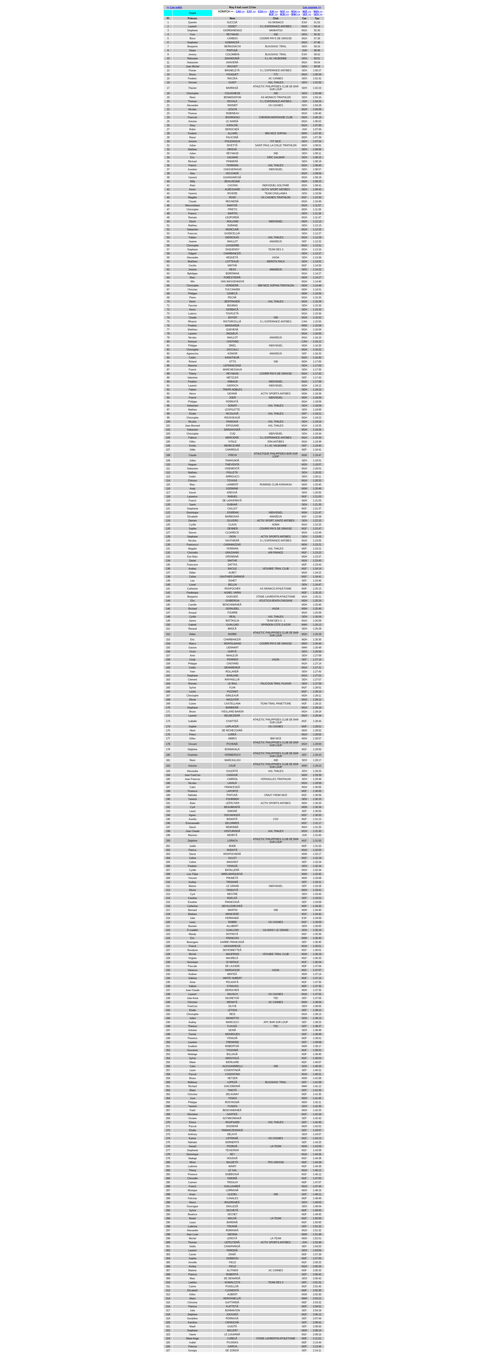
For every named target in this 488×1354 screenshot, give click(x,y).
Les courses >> (312, 7)
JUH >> (273, 11)
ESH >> (262, 11)
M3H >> (284, 14)
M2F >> (307, 11)
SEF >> (307, 14)
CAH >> (240, 11)
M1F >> (284, 11)
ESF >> (251, 11)
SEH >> (318, 14)
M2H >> (318, 11)
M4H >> (295, 14)
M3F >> (273, 14)
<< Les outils (174, 7)
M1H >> (295, 11)
